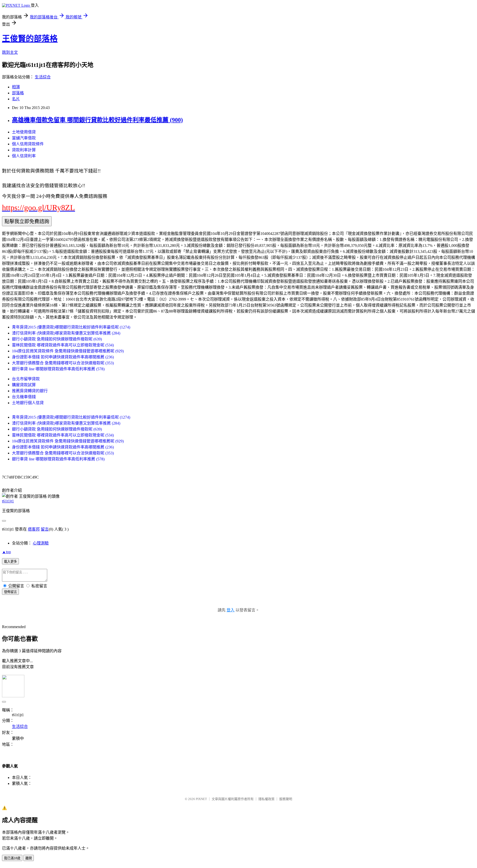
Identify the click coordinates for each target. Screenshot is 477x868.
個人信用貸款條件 (28, 144)
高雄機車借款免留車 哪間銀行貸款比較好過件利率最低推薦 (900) (97, 120)
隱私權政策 (266, 799)
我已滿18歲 (12, 858)
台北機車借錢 (24, 397)
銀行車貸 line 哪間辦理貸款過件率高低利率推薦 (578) (58, 369)
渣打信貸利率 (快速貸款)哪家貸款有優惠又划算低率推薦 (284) (66, 333)
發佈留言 (10, 592)
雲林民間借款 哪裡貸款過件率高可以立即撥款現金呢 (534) (63, 345)
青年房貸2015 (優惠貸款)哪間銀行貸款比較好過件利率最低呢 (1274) (71, 327)
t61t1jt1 (8, 501)
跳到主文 (10, 52)
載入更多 (10, 561)
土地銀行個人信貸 (28, 403)
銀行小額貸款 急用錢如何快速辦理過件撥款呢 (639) (57, 339)
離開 (28, 858)
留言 (45, 529)
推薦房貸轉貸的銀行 (30, 391)
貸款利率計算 (24, 150)
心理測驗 (41, 543)
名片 (16, 99)
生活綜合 (43, 77)
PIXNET (201, 799)
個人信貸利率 (24, 156)
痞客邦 (34, 529)
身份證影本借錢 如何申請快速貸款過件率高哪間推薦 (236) (63, 357)
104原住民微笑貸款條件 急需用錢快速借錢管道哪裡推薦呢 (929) (68, 351)
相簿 (16, 87)
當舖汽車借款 (24, 138)
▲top (6, 552)
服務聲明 (285, 799)
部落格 (18, 93)
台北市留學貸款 (26, 379)
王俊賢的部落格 (30, 38)
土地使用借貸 (24, 132)
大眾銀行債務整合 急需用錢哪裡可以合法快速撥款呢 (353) (63, 363)
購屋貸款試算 (24, 385)
